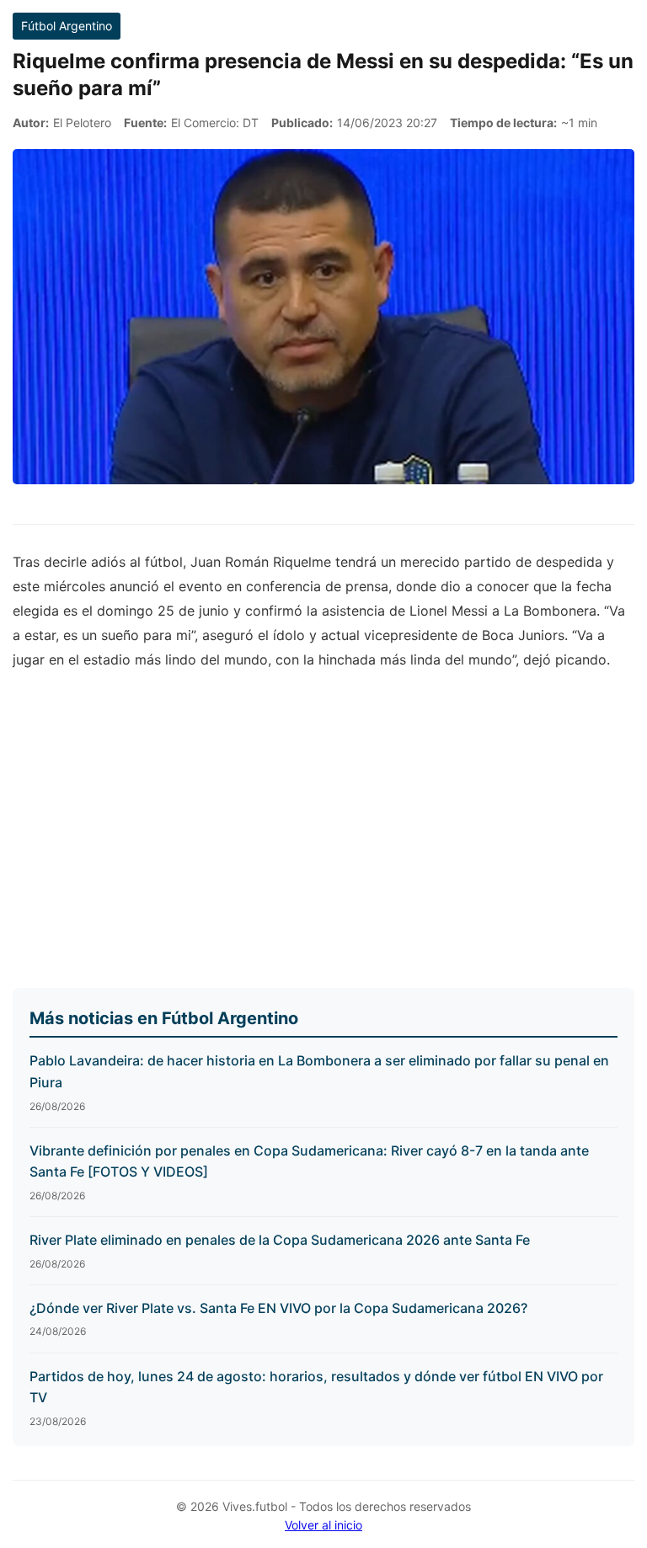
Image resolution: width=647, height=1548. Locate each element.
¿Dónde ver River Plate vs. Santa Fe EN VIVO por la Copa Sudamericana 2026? (278, 1308)
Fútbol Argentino (66, 26)
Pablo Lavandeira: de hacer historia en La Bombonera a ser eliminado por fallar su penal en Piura (319, 1071)
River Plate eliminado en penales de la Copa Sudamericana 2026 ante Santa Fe (279, 1239)
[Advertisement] (323, 833)
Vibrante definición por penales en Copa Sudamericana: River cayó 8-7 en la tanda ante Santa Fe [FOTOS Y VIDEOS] (309, 1161)
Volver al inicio (323, 1525)
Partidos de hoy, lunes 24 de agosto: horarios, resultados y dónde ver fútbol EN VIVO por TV (316, 1387)
